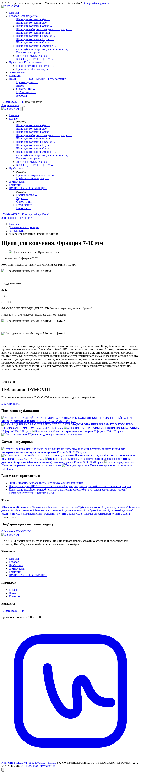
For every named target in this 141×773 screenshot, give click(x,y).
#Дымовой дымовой (120, 510)
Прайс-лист (16, 565)
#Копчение (8, 513)
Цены (12, 593)
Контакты (15, 571)
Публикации (18, 230)
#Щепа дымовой (86, 513)
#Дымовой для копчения (61, 507)
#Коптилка (38, 507)
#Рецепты (49, 513)
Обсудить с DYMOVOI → (17, 531)
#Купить (61, 513)
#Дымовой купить (108, 513)
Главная (14, 224)
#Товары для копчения (47, 510)
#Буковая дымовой (114, 507)
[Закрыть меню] (21, 109)
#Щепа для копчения (29, 513)
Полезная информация (24, 227)
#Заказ (71, 513)
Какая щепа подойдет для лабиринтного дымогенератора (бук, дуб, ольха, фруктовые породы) (68, 489)
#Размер (102, 510)
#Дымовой (8, 507)
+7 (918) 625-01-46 (12, 101)
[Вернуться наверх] (2, 770)
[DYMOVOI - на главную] (10, 6)
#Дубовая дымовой (89, 507)
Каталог (14, 561)
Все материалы (10, 403)
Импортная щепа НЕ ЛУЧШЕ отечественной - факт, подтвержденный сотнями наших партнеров (70, 486)
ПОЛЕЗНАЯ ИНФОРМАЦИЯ (28, 575)
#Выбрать (90, 510)
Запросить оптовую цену (17, 217)
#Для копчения (23, 510)
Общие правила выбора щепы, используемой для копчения (46, 482)
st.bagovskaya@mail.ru (96, 3)
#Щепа (125, 513)
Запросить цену (11, 105)
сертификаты (17, 568)
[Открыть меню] (23, 106)
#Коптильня (23, 507)
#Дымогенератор (72, 510)
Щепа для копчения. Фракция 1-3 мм (32, 492)
